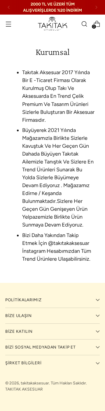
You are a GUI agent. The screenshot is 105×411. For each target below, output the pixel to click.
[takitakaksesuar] (52, 24)
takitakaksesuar (35, 383)
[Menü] (8, 24)
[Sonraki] (96, 7)
